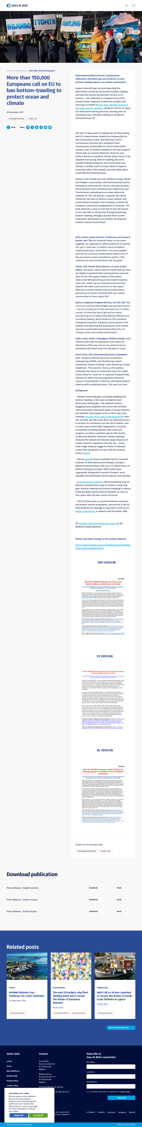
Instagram (122, 1112)
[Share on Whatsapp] (41, 127)
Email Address (92, 1082)
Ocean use (33, 119)
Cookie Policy (12, 1086)
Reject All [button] (19, 1115)
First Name (91, 1062)
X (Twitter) (91, 1112)
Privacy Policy (12, 1081)
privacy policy (125, 1092)
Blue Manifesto (13, 1071)
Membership (12, 1076)
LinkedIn (101, 1112)
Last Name (90, 1072)
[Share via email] (50, 127)
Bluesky (132, 1112)
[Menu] (133, 5)
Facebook (111, 1112)
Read (121, 887)
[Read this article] (27, 967)
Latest (9, 71)
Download (96, 887)
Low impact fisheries (16, 119)
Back (11, 127)
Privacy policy (27, 1125)
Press (9, 1066)
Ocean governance (78, 1013)
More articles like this (119, 1027)
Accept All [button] (38, 1115)
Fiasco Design (130, 1125)
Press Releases (20, 71)
